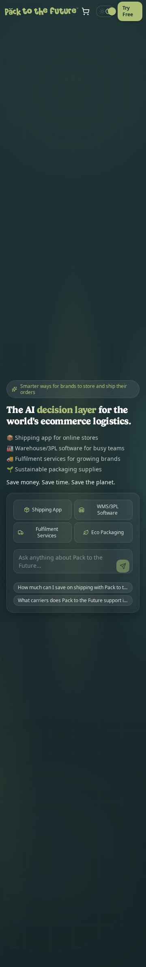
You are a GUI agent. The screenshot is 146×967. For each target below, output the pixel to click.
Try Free (127, 11)
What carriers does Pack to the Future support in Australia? (75, 600)
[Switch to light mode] (105, 11)
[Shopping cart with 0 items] (85, 11)
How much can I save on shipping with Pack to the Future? (75, 587)
